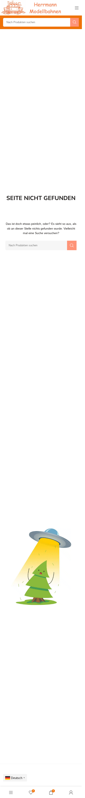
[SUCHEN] (74, 22)
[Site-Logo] (32, 7)
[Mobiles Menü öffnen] (77, 8)
